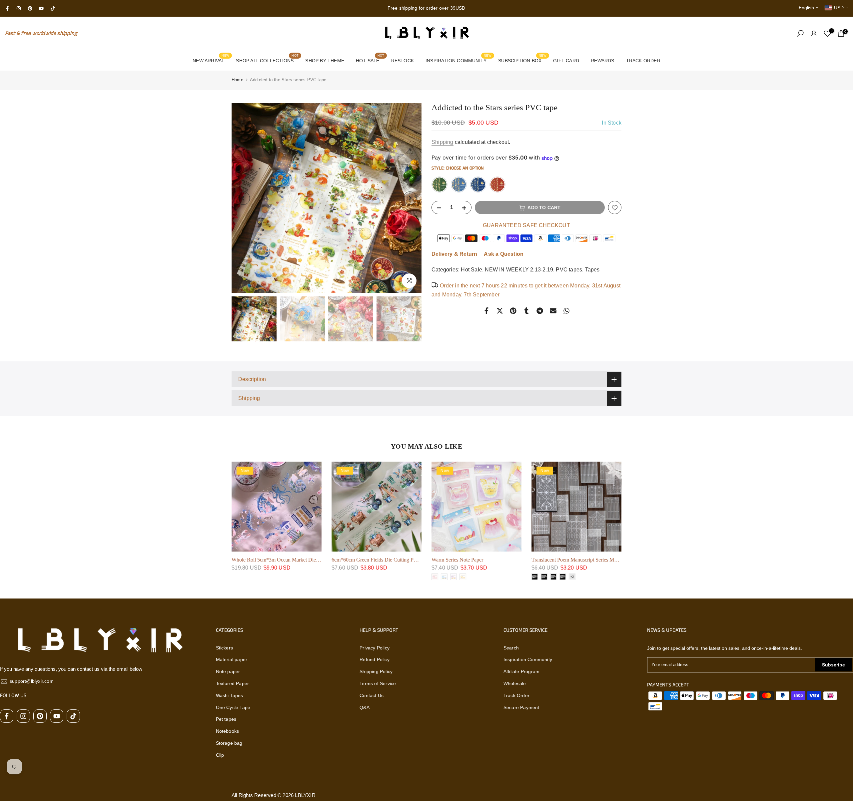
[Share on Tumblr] (526, 311)
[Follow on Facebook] (7, 8)
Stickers (224, 647)
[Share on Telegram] (539, 311)
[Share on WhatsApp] (566, 311)
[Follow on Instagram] (18, 8)
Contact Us (372, 695)
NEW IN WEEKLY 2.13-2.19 (519, 270)
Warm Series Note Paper (257, 560)
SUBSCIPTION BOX (522, 60)
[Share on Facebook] (486, 311)
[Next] (410, 198)
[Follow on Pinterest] (30, 8)
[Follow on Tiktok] (52, 8)
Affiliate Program (521, 671)
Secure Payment (521, 707)
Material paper (232, 659)
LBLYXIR (305, 795)
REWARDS (602, 60)
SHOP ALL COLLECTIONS (267, 60)
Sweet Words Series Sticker (460, 560)
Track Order (516, 695)
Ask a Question (503, 254)
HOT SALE (370, 60)
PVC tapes (569, 270)
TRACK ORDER (643, 60)
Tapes (592, 270)
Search (511, 647)
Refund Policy (375, 659)
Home (237, 79)
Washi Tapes (229, 695)
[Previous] (243, 198)
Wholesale (514, 683)
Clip (220, 755)
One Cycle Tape (233, 707)
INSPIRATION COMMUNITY (458, 60)
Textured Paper (232, 683)
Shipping (442, 142)
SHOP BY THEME (324, 60)
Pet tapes (226, 719)
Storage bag (229, 743)
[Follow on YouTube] (41, 8)
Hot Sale (471, 270)
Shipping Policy (376, 671)
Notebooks (227, 731)
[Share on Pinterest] (513, 311)
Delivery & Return (454, 254)
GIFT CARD (566, 60)
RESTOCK (402, 60)
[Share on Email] (553, 311)
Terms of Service (378, 683)
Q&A (365, 707)
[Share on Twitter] (499, 311)
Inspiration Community (527, 659)
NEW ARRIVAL (211, 60)
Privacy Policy (375, 647)
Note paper (228, 671)
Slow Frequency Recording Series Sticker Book (581, 560)
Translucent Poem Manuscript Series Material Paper (386, 560)
